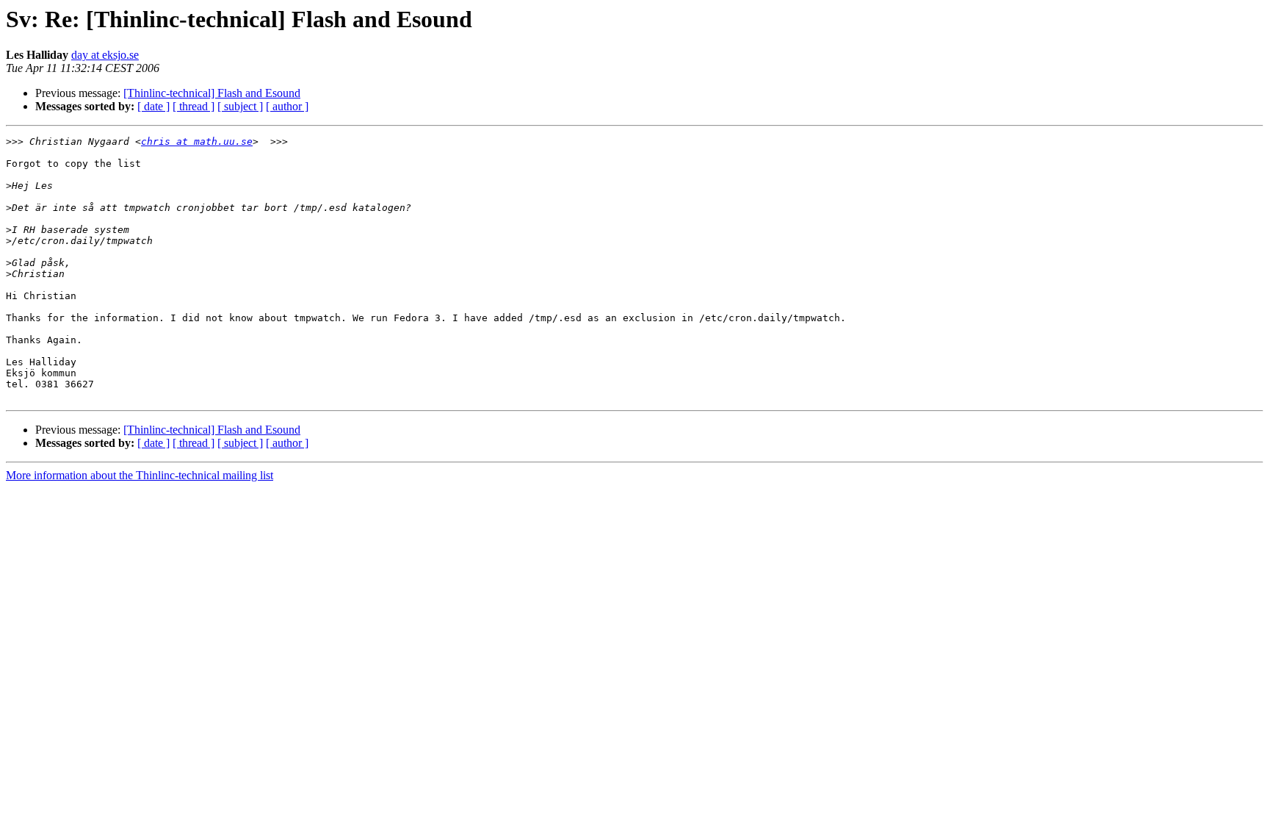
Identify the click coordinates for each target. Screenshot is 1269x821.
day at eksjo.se (105, 55)
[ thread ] (193, 106)
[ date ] (153, 106)
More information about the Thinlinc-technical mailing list (139, 475)
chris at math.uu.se (197, 141)
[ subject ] (240, 106)
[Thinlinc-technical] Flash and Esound (211, 93)
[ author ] (287, 106)
